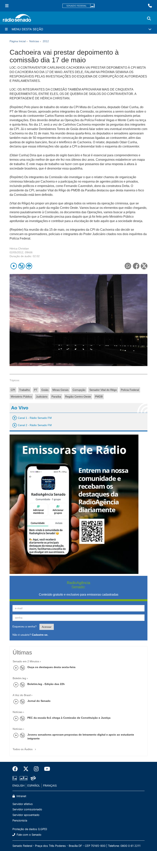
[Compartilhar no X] (144, 266)
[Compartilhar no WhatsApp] (127, 266)
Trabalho (24, 389)
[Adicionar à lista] (21, 266)
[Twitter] (25, 769)
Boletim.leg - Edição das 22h (46, 684)
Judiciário (41, 396)
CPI (13, 389)
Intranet (21, 796)
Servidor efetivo (22, 804)
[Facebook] (16, 769)
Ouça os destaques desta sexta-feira (51, 667)
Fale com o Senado (28, 834)
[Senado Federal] (78, 6)
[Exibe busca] (149, 18)
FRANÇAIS (50, 785)
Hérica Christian (19, 248)
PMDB (99, 396)
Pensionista (19, 820)
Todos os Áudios (23, 749)
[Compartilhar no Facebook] (136, 266)
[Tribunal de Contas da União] (32, 778)
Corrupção (79, 389)
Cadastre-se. (40, 634)
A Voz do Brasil (22, 695)
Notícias (17, 712)
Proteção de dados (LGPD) (29, 829)
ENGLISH (18, 785)
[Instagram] (36, 769)
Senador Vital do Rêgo (103, 389)
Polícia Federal (130, 389)
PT (35, 389)
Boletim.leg (19, 678)
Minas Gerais (60, 389)
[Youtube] (45, 769)
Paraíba (56, 396)
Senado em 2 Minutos (26, 661)
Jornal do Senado (39, 700)
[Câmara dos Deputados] (15, 778)
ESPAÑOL (33, 785)
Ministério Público (21, 396)
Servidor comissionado (27, 809)
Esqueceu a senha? (24, 626)
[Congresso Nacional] (23, 778)
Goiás (44, 389)
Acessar (47, 626)
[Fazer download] (29, 266)
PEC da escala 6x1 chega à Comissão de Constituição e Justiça (68, 717)
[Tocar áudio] (13, 266)
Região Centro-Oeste (78, 396)
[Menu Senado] (7, 5)
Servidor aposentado (25, 814)
